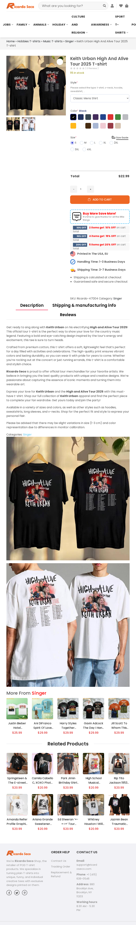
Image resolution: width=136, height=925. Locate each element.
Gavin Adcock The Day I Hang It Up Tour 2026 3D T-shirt (93, 725)
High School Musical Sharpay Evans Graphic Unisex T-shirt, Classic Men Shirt (93, 780)
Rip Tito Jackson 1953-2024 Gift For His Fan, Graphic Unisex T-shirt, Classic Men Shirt (119, 780)
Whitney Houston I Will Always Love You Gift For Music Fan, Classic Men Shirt (93, 821)
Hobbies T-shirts (28, 41)
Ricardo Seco (24, 861)
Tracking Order (60, 866)
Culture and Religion (78, 25)
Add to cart (101, 200)
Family (22, 25)
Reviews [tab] (68, 315)
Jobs (7, 25)
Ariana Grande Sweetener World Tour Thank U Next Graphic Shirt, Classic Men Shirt (42, 821)
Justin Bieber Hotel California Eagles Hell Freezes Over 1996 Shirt (17, 725)
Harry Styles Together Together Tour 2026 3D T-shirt (68, 725)
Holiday (58, 25)
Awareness (100, 25)
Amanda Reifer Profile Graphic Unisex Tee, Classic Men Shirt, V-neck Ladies (17, 821)
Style (74, 82)
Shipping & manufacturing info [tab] (84, 305)
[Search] (104, 6)
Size (73, 137)
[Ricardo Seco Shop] (20, 6)
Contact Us (58, 861)
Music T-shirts (53, 41)
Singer (69, 41)
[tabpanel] (68, 506)
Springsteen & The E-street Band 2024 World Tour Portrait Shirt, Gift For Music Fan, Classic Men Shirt (17, 780)
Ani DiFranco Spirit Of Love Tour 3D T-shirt (42, 725)
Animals (39, 25)
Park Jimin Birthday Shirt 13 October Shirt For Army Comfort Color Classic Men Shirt (68, 780)
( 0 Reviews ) (92, 68)
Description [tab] (32, 305)
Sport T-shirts (120, 25)
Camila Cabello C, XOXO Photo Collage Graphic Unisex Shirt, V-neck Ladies (42, 780)
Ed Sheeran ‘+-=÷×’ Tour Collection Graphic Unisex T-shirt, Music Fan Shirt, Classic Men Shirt (68, 821)
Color (78, 111)
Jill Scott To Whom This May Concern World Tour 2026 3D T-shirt (119, 725)
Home (10, 41)
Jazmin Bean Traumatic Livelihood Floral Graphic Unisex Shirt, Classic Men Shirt (119, 821)
